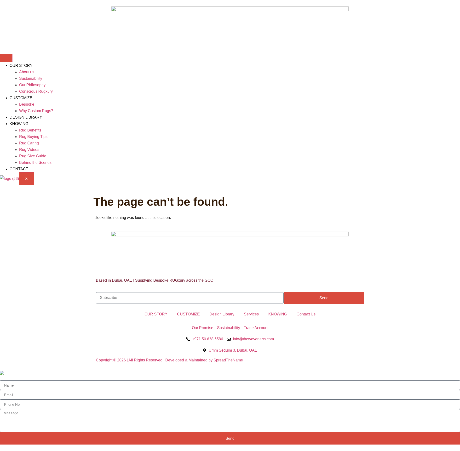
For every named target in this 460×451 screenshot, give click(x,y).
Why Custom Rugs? (36, 111)
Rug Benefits (30, 130)
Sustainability (30, 78)
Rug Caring (29, 143)
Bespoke (26, 104)
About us (26, 72)
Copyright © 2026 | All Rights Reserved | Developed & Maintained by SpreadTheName (169, 360)
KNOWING (19, 124)
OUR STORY (21, 65)
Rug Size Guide (32, 156)
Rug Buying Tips (33, 137)
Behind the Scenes (35, 162)
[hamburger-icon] (6, 58)
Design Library (221, 314)
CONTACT (19, 169)
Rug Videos (29, 150)
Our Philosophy (32, 85)
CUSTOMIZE (21, 98)
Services (251, 314)
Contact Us (306, 314)
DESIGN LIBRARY (26, 117)
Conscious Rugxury (36, 91)
